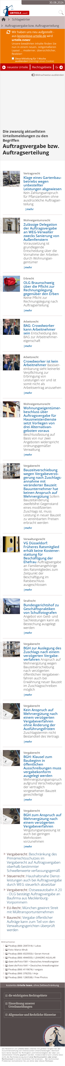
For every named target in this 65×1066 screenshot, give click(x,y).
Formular (49, 1061)
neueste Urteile (17, 67)
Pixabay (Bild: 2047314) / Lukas (24, 945)
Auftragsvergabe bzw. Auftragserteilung (32, 26)
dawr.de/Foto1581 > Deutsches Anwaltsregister (33, 961)
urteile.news (23, 1048)
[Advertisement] (32, 105)
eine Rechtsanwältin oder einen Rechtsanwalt (29, 1058)
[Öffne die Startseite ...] (23, 10)
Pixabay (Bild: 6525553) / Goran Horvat (28, 953)
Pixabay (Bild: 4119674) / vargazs (25, 969)
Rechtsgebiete (41, 67)
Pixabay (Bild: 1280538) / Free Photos (27, 977)
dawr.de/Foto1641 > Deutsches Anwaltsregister (33, 965)
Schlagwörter (21, 19)
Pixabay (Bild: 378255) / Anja (23, 973)
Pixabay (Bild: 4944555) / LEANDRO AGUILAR (31, 957)
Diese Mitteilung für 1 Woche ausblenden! (34, 59)
